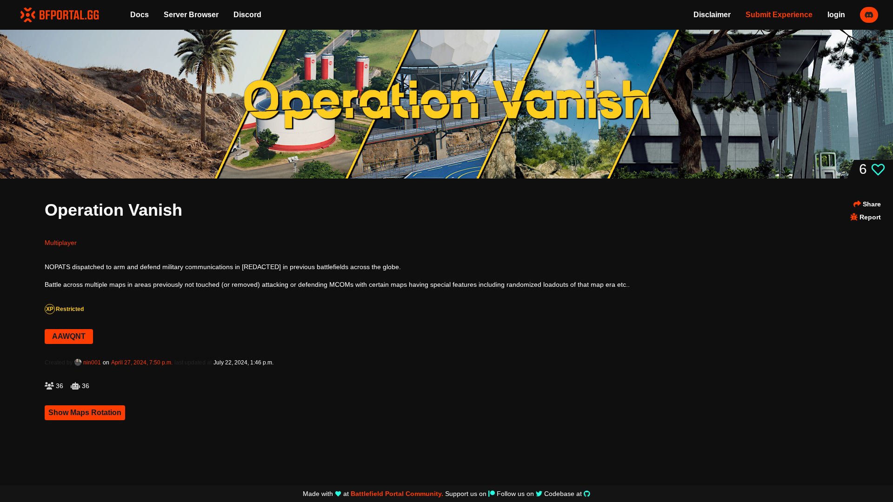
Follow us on (515, 493)
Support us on (465, 493)
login (836, 15)
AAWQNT (69, 336)
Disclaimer (712, 15)
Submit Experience (779, 15)
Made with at (373, 493)
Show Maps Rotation (84, 412)
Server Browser (191, 15)
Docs (139, 15)
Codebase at (563, 493)
